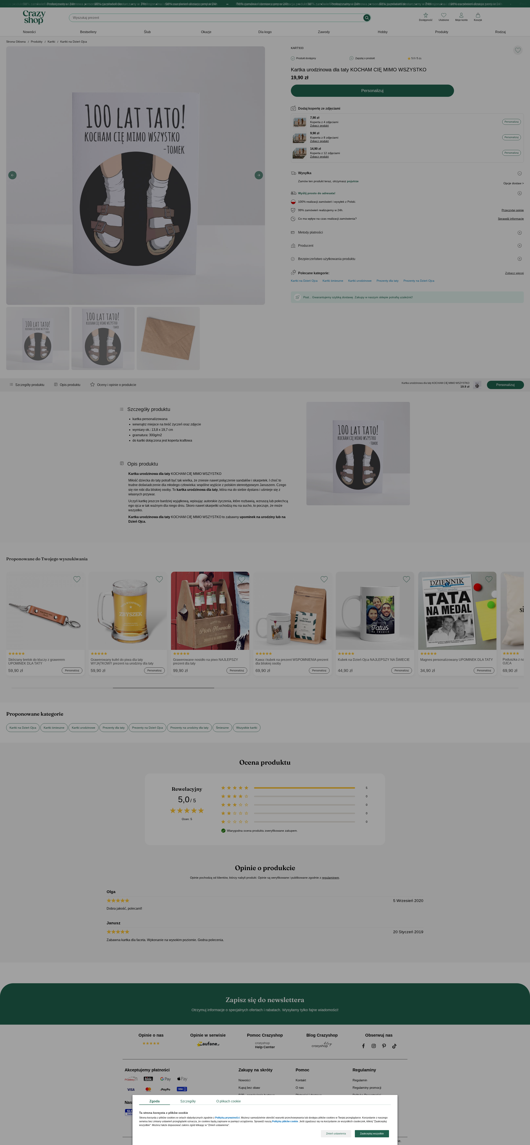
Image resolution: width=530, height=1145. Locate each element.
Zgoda (154, 1101)
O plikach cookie (228, 1101)
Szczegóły (188, 1101)
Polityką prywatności (227, 1117)
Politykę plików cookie (285, 1121)
